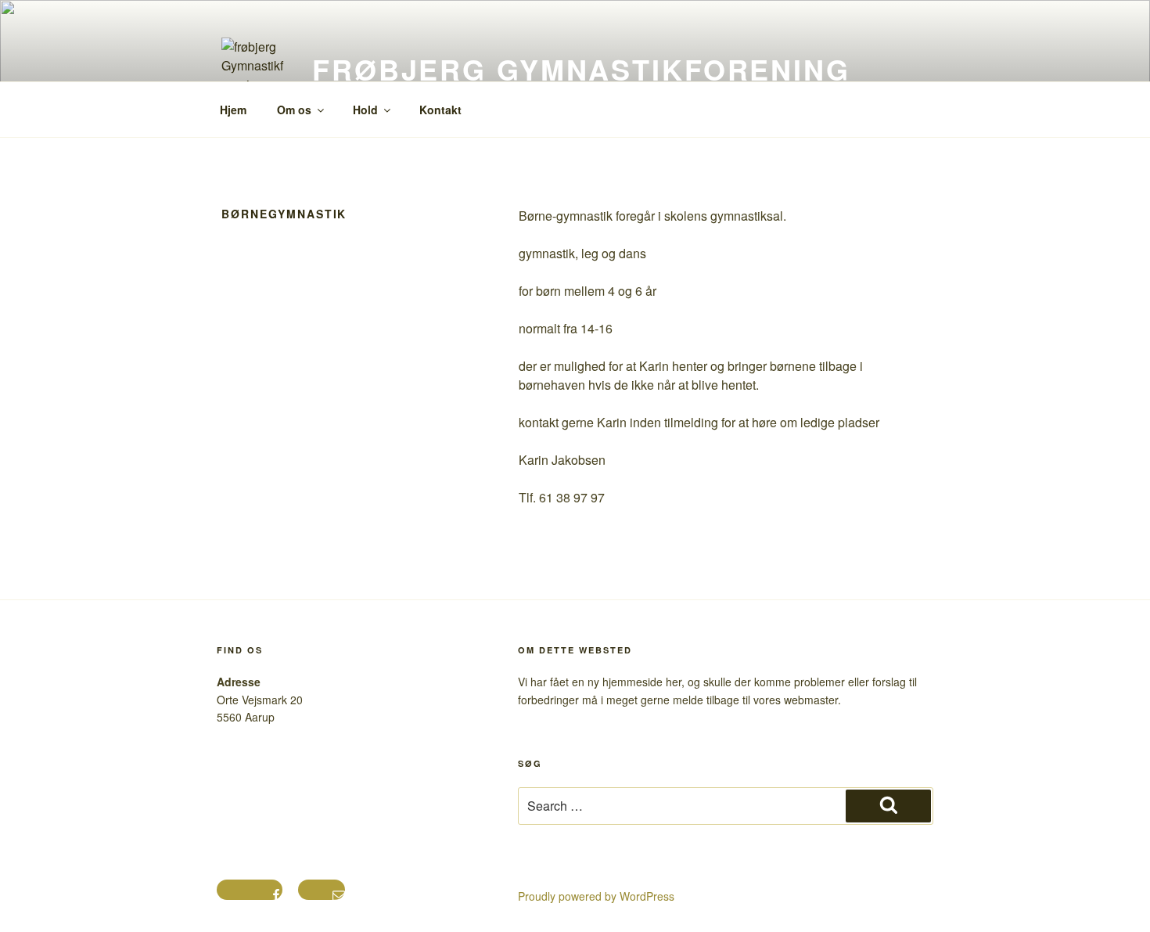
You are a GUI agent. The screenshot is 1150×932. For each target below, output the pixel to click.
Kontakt (440, 109)
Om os (294, 109)
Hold (365, 109)
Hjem (233, 109)
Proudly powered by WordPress (596, 896)
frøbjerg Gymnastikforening (581, 69)
